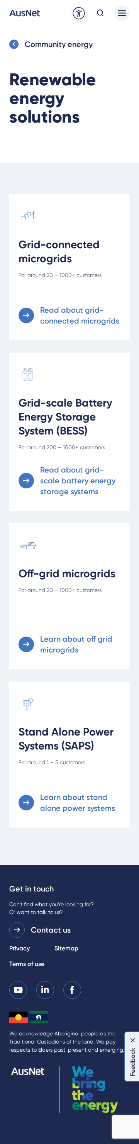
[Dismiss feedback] (133, 1040)
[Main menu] (122, 13)
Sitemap (66, 948)
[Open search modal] (100, 13)
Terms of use (26, 963)
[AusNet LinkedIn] (45, 989)
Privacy (19, 948)
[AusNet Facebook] (72, 989)
